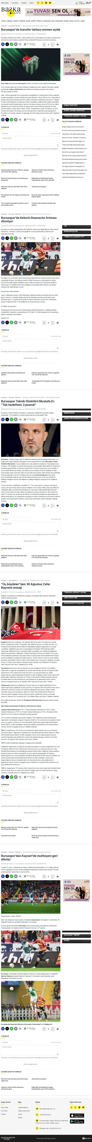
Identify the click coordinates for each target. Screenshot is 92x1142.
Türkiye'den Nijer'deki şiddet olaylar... (74, 145)
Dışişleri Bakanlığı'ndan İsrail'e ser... (73, 177)
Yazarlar (23, 3)
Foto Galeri (15, 3)
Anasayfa (3, 26)
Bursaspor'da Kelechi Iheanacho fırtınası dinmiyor (37, 214)
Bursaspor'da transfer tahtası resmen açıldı (35, 26)
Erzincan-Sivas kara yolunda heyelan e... (74, 130)
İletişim (20, 1117)
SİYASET (15, 21)
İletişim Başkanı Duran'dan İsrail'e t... (73, 127)
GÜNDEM (9, 21)
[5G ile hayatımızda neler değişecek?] (76, 931)
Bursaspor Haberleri (14, 26)
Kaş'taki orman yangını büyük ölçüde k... (74, 155)
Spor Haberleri (13, 580)
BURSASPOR (59, 21)
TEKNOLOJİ (40, 21)
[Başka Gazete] (11, 12)
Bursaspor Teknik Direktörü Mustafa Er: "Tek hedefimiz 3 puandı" (41, 397)
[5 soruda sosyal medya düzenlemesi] (76, 409)
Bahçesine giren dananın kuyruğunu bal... (75, 170)
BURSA (3, 21)
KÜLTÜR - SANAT (79, 21)
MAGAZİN (47, 21)
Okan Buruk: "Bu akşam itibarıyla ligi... (74, 134)
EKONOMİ (22, 21)
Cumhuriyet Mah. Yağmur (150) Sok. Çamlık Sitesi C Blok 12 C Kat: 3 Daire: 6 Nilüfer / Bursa (51, 1122)
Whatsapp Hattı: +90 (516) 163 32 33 (50, 1128)
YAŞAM (66, 21)
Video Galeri (5, 3)
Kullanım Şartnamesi (24, 1111)
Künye (20, 1114)
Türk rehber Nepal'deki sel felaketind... (74, 173)
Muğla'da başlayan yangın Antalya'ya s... (75, 148)
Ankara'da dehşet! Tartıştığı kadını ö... (73, 163)
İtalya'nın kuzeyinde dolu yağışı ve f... (73, 141)
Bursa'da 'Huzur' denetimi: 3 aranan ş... (74, 137)
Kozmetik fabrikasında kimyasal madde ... (75, 159)
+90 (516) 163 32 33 (45, 1115)
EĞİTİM (33, 21)
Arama (31, 3)
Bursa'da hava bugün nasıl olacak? (73, 152)
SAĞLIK (71, 21)
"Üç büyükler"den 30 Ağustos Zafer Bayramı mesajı (34, 580)
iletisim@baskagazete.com (47, 1109)
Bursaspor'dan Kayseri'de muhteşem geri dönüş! (37, 852)
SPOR (53, 21)
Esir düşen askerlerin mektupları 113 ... (73, 166)
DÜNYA (28, 21)
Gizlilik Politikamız (23, 1107)
